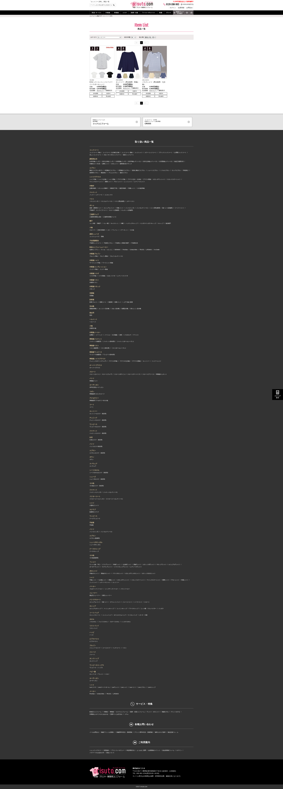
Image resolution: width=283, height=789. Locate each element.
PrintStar (125, 249)
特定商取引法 (131, 750)
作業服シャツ (94, 260)
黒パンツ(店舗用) (167, 208)
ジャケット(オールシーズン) (125, 341)
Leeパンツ (133, 687)
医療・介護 (134, 12)
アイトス (136, 335)
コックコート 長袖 (126, 152)
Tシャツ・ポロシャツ (148, 12)
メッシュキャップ (109, 608)
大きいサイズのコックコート (112, 155)
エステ (125, 12)
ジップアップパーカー (111, 589)
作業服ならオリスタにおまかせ (99, 714)
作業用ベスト (94, 282)
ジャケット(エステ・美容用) (98, 433)
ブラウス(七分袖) (125, 361)
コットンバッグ (107, 615)
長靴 (102, 236)
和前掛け (185, 170)
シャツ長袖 (112, 179)
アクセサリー (94, 398)
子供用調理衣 (94, 241)
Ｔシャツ (93, 562)
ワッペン (115, 230)
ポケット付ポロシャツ (148, 573)
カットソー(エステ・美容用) (98, 413)
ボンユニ (110, 249)
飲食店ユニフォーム (95, 712)
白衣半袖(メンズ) (95, 161)
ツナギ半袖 (93, 276)
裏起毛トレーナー (95, 595)
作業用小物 (93, 328)
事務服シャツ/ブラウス (97, 359)
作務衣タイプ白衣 (95, 164)
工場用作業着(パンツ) (109, 217)
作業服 (107, 12)
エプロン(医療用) (95, 538)
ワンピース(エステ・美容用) (98, 426)
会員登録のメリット (154, 750)
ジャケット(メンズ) (95, 492)
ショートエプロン (152, 170)
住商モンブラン (94, 249)
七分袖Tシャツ (127, 564)
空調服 (92, 293)
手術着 (92, 522)
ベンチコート (116, 648)
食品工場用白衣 (179, 161)
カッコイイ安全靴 (104, 308)
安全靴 (92, 306)
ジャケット (93, 192)
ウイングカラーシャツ (96, 181)
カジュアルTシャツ (174, 564)
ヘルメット (93, 319)
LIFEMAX (149, 249)
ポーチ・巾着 (143, 615)
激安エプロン (124, 172)
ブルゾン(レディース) (116, 256)
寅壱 (121, 335)
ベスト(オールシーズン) (119, 348)
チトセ (103, 249)
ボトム (92, 205)
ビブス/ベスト (94, 639)
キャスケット (115, 223)
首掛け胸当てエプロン (138, 170)
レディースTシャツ (136, 567)
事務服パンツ (94, 381)
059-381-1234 (141, 773)
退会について (110, 752)
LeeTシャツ (115, 687)
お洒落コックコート (180, 152)
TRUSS (142, 249)
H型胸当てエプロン (110, 170)
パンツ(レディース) (142, 208)
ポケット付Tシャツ (149, 564)
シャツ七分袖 (102, 179)
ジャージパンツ (127, 602)
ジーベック (99, 335)
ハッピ (92, 632)
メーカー (93, 691)
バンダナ (161, 608)
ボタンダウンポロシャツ (132, 573)
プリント (168, 12)
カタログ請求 (277, 397)
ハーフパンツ (138, 602)
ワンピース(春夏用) (95, 354)
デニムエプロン (113, 172)
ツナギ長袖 (101, 276)
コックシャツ (138, 152)
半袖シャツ (93, 580)
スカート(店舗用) (114, 210)
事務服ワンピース (96, 352)
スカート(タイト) (95, 374)
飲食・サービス (96, 12)
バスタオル (93, 621)
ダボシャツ (114, 164)
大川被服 (114, 335)
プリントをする (175, 712)
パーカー (93, 586)
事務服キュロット (161, 374)
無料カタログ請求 (160, 732)
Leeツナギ (93, 687)
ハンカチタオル (126, 621)
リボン (92, 391)
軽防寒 (111, 302)
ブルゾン (93, 645)
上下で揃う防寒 (128, 302)
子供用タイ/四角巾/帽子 (122, 243)
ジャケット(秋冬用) (109, 341)
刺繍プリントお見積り (180, 12)
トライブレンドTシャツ (121, 567)
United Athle (133, 249)
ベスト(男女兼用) (119, 201)
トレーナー (93, 593)
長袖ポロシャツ (105, 573)
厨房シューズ (94, 234)
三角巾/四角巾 (101, 230)
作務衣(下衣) (113, 188)
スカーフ (92, 230)
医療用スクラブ (94, 512)
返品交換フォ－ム (173, 732)
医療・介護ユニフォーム (137, 712)
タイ (109, 230)
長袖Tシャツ (137, 564)
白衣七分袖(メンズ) (107, 161)
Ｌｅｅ (92, 685)
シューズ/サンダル (96, 542)
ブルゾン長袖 (104, 256)
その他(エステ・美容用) (97, 486)
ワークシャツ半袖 (95, 263)
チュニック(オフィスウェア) (98, 361)
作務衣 (92, 186)
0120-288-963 (172, 4)
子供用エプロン (108, 243)
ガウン (92, 457)
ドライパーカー (125, 589)
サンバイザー (152, 608)
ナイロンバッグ (132, 615)
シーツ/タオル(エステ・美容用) (99, 472)
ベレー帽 (106, 223)
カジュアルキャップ (95, 608)
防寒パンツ (118, 302)
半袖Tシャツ (116, 564)
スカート (93, 372)
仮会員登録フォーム (168, 750)
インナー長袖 (104, 269)
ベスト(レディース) (106, 201)
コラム (126, 714)
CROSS (153, 122)
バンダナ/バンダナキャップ (148, 223)
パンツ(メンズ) (129, 208)
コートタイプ (106, 648)
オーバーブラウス (96, 365)
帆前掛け (103, 172)
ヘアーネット (124, 230)
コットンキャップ (122, 608)
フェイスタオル (103, 621)
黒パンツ (105, 602)
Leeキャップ (152, 687)
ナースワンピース (95, 518)
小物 (91, 227)
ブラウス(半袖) (113, 361)
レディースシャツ (139, 181)
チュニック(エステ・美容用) (98, 420)
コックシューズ (94, 236)
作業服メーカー (95, 332)
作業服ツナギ (94, 273)
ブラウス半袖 (121, 179)
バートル (107, 335)
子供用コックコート (95, 243)
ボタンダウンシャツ (159, 179)
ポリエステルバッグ (120, 615)
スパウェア (93, 463)
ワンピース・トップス (96, 667)
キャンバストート (95, 615)
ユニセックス (109, 195)
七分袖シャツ (102, 580)
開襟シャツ (108, 181)
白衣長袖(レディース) (165, 161)
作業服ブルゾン (95, 254)
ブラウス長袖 (147, 179)
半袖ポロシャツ (94, 573)
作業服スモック (95, 286)
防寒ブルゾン (94, 302)
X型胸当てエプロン (124, 170)
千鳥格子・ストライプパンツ (98, 210)
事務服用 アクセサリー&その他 (99, 400)
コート (92, 404)
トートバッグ (94, 613)
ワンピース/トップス (97, 665)
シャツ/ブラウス (95, 177)
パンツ (92, 378)
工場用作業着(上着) (95, 217)
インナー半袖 (94, 269)
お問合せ (189, 8)
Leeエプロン (142, 687)
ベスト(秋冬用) (105, 348)
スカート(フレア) (107, 374)
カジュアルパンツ (109, 208)
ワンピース (93, 424)
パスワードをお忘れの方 (97, 752)
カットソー (146, 361)
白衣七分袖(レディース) (150, 161)
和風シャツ (131, 188)
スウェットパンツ (115, 602)
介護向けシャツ (94, 505)
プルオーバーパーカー (96, 589)
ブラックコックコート (165, 152)
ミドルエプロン (165, 170)
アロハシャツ (118, 181)
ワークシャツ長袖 (107, 263)
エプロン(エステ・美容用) (97, 453)
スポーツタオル (114, 621)
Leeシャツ (124, 687)
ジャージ (93, 652)
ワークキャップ (134, 608)
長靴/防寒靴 (93, 308)
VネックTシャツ (161, 564)
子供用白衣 (134, 243)
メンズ (92, 195)
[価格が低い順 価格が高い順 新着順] (150, 37)
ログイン (173, 8)
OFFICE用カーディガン (97, 387)
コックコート (94, 150)
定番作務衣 (93, 188)
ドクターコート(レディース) (114, 499)
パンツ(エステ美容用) (96, 446)
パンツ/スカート (95, 599)
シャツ (92, 503)
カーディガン (94, 385)
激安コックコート (128, 155)
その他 (132, 230)
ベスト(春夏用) (94, 348)
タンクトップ (94, 658)
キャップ (160, 223)
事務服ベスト (94, 345)
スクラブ (93, 509)
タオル (92, 619)
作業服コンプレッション (98, 267)
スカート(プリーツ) (148, 374)
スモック (92, 289)
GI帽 (122, 223)
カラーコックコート (151, 152)
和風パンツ (120, 208)
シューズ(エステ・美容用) (97, 479)
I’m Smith (157, 249)
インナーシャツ (156, 361)
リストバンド (94, 626)
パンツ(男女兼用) (155, 208)
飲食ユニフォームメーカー (99, 247)
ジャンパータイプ (95, 648)
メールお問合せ (94, 732)
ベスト (92, 199)
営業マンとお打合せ (116, 714)
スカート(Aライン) (119, 374)
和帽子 (99, 223)
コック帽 (92, 223)
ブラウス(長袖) (136, 361)
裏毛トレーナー (107, 595)
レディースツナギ (122, 276)
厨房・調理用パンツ (95, 208)
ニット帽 (143, 608)
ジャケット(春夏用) (95, 341)
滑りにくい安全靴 (135, 308)
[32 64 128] (133, 37)
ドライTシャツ (106, 564)
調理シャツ (105, 164)
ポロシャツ (93, 571)
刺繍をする (165, 712)
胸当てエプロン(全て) (96, 170)
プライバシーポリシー (117, 750)
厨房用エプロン (94, 172)
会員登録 (181, 8)
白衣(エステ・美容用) (96, 440)
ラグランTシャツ (107, 567)
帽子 (91, 221)
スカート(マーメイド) (133, 374)
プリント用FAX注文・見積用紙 (143, 732)
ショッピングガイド (95, 750)
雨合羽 (92, 313)
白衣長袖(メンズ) (121, 161)
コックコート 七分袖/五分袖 (111, 152)
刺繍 (160, 12)
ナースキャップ (95, 549)
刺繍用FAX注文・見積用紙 (124, 732)
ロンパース (93, 674)
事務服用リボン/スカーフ (97, 394)
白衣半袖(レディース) (134, 161)
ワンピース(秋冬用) (109, 354)
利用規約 (106, 750)
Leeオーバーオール (104, 687)
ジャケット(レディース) (110, 492)
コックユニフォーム (101, 122)
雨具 (91, 315)
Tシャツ (100, 674)
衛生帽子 (168, 223)
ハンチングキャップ (132, 223)
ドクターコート (95, 496)
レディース (99, 195)
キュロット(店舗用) (127, 210)
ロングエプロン (176, 170)
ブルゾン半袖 (94, 256)
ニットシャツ (128, 181)
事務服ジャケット (96, 339)
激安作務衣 (123, 188)
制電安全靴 (125, 308)
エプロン (93, 168)
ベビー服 (93, 671)
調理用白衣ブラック (126, 164)
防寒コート (103, 302)
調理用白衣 (93, 159)
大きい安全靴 (116, 308)
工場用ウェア (94, 214)
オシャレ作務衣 (103, 188)
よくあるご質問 (141, 750)
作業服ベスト (94, 280)
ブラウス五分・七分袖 (134, 179)
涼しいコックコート (95, 155)
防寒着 (92, 299)
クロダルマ (127, 335)
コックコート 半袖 (95, 152)
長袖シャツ (112, 580)
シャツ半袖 (93, 179)
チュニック (93, 418)
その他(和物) (141, 188)
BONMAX (117, 249)
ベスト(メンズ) (94, 201)
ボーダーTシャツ (95, 567)
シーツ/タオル (94, 470)
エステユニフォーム (122, 712)
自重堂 (92, 335)
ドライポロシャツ (118, 573)
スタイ (107, 674)
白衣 (91, 437)
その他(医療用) (94, 558)
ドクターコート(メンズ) (97, 499)
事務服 (116, 12)
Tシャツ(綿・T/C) (95, 564)
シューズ (93, 477)
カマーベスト (131, 201)
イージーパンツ (179, 208)
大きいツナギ (111, 276)
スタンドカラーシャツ (173, 179)
